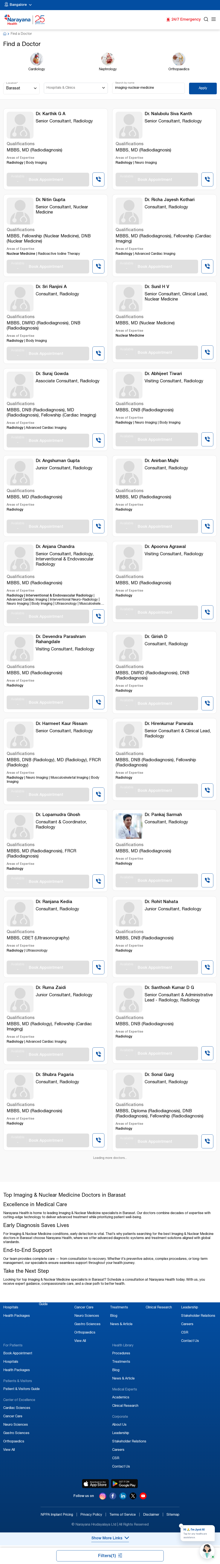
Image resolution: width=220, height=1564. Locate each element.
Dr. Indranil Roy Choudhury (171, 1530)
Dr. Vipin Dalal (159, 1335)
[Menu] (213, 20)
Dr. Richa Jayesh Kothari (170, 200)
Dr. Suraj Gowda (52, 374)
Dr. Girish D (156, 637)
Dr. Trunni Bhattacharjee (169, 1248)
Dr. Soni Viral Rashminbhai (171, 1162)
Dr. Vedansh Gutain (55, 1335)
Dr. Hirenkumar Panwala (169, 724)
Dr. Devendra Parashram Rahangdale (61, 639)
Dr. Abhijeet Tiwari (163, 374)
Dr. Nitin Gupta (50, 200)
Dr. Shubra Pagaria (55, 1075)
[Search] (206, 20)
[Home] (24, 19)
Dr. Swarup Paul (52, 1530)
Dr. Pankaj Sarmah (163, 815)
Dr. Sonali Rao (50, 1162)
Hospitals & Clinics (60, 88)
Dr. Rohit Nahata (161, 902)
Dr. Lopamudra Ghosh (58, 815)
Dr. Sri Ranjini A (51, 287)
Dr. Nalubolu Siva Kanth (168, 114)
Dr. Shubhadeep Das (165, 1430)
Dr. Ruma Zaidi (51, 988)
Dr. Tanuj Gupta (51, 1248)
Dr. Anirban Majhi (162, 461)
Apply (203, 88)
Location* (12, 83)
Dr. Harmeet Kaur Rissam (61, 724)
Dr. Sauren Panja (52, 1430)
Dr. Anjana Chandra (55, 547)
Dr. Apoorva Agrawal (165, 547)
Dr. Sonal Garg (159, 1075)
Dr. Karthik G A (50, 114)
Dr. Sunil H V (157, 287)
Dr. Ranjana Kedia (54, 902)
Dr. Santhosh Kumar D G (169, 988)
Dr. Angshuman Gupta (58, 461)
